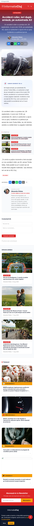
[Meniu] (2, 6)
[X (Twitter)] (12, 43)
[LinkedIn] (18, 43)
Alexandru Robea (17, 37)
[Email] (22, 43)
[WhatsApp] (15, 43)
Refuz (4, 523)
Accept (11, 523)
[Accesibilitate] (30, 517)
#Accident (5, 175)
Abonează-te (27, 500)
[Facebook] (8, 43)
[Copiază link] (25, 43)
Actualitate (17, 13)
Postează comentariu (8, 236)
